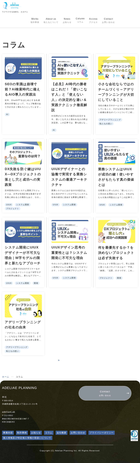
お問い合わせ (78, 433)
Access (93, 20)
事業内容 (8, 433)
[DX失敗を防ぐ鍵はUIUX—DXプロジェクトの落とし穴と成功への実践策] (23, 153)
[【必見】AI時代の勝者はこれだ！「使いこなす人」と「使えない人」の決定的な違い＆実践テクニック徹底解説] (69, 68)
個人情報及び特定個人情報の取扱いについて (27, 438)
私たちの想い (106, 124)
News (67, 20)
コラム (48, 433)
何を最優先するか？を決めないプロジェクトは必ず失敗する (116, 253)
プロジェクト (12, 208)
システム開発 (22, 204)
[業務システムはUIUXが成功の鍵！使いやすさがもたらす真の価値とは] (116, 153)
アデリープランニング (110, 120)
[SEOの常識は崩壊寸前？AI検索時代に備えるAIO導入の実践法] (23, 68)
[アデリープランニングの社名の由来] (23, 306)
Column (80, 20)
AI (7, 114)
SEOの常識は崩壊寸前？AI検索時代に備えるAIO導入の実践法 (22, 89)
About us (51, 20)
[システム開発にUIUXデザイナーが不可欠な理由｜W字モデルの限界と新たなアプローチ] (23, 231)
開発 (36, 283)
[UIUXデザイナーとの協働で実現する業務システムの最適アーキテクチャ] (69, 153)
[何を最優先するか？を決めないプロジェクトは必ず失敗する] (116, 231)
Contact (108, 20)
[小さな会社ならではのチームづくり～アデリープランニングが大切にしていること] (116, 68)
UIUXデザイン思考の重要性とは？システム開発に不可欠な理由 (69, 252)
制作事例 (22, 433)
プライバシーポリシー (102, 433)
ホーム (5, 377)
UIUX (8, 204)
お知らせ (36, 433)
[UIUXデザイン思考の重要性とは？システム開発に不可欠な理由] (69, 231)
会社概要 (61, 433)
